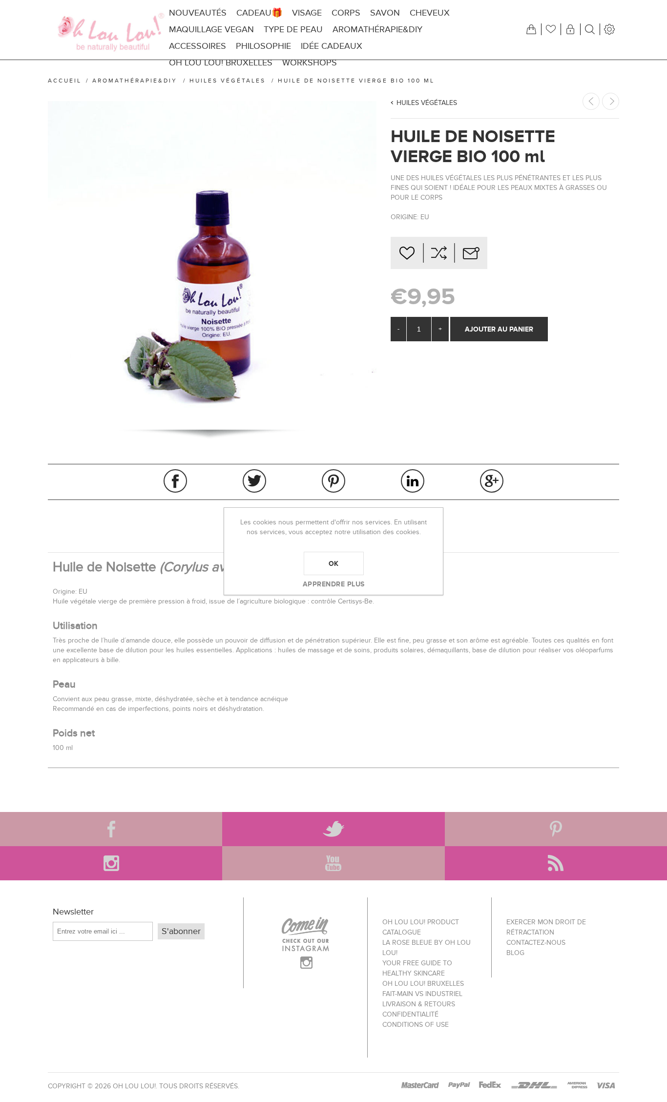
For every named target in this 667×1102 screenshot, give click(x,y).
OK (334, 563)
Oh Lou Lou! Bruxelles (423, 983)
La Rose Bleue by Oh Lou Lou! (426, 947)
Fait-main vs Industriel (422, 994)
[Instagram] (111, 863)
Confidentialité (410, 1014)
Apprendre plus (334, 584)
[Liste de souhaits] (551, 29)
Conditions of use (415, 1024)
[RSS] (556, 863)
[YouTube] (333, 863)
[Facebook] (111, 829)
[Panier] (531, 29)
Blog (515, 953)
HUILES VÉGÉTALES (426, 103)
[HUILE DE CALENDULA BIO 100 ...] (610, 101)
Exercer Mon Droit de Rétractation (546, 927)
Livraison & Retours (418, 1004)
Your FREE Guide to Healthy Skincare (417, 968)
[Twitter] (333, 829)
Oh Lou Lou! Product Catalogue (420, 927)
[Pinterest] (556, 829)
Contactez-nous (535, 942)
